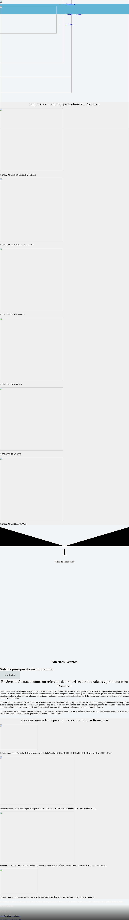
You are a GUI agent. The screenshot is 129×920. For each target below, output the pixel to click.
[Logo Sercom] (28, 33)
